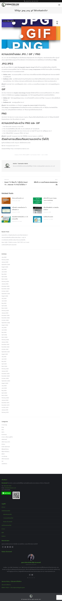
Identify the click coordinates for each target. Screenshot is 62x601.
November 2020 (6, 376)
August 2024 (5, 267)
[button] (27, 577)
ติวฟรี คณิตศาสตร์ (6, 447)
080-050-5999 (7, 486)
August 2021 (5, 354)
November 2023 (6, 289)
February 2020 (5, 398)
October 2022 (5, 320)
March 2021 (4, 366)
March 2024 (4, 279)
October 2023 (5, 291)
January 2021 (5, 371)
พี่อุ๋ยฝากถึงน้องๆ (5, 451)
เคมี (2, 461)
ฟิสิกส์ (3, 454)
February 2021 (5, 369)
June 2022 (4, 330)
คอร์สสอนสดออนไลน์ (6, 525)
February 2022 (5, 339)
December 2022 (5, 315)
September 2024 (6, 264)
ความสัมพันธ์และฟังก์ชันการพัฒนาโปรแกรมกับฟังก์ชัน (13, 240)
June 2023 (4, 301)
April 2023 (4, 306)
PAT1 (3, 430)
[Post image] (6, 201)
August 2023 (5, 296)
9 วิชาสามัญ (4, 425)
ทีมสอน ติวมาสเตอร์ (7, 521)
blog (3, 427)
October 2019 (5, 407)
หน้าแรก (3, 507)
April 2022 (4, 335)
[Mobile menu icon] (59, 5)
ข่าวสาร (3, 529)
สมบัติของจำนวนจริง (48, 217)
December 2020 (6, 373)
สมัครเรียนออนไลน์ (7, 514)
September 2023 (6, 293)
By (35, 155)
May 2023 (4, 303)
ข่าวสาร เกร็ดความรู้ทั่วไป (8, 21)
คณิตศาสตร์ (4, 439)
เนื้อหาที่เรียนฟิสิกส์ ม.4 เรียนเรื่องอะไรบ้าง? (51, 208)
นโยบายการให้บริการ (6, 585)
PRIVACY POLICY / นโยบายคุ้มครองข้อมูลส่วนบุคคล (13, 587)
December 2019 (5, 402)
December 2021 (5, 344)
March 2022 (4, 337)
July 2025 (4, 257)
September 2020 (6, 381)
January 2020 (5, 400)
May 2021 (4, 361)
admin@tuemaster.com (10, 488)
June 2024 (4, 272)
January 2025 (5, 262)
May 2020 (4, 390)
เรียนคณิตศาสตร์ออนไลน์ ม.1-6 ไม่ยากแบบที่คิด (20, 218)
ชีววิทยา (3, 444)
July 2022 (4, 327)
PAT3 (3, 432)
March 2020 (5, 395)
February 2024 (5, 281)
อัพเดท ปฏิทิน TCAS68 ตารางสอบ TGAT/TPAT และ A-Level (15, 242)
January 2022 (5, 342)
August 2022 (5, 325)
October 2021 (5, 349)
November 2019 (5, 405)
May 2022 (4, 332)
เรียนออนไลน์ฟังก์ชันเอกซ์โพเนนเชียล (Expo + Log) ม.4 (14, 237)
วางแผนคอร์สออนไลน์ (8, 518)
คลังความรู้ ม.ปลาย (6, 442)
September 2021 (6, 352)
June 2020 (4, 388)
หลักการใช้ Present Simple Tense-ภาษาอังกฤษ (50, 199)
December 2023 (5, 286)
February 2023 (5, 310)
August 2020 (5, 383)
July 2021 (4, 356)
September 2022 (6, 323)
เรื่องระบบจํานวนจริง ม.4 (18, 198)
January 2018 (5, 410)
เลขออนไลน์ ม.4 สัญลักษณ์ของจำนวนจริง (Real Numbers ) (15, 235)
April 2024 (4, 276)
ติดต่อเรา (4, 536)
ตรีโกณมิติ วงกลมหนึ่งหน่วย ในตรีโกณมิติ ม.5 (19, 208)
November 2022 (6, 318)
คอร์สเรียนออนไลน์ (6, 511)
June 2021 (4, 359)
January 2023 (5, 313)
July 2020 (4, 386)
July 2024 (4, 269)
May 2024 (4, 274)
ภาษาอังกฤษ (4, 456)
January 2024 (5, 284)
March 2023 (4, 308)
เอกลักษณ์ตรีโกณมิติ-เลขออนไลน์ (9, 245)
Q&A (3, 532)
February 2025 (5, 260)
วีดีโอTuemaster (5, 459)
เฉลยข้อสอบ (4, 463)
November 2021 (5, 347)
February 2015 (5, 412)
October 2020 (5, 378)
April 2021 (4, 364)
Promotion (4, 434)
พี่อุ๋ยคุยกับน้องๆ (5, 449)
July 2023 (4, 298)
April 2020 (4, 393)
